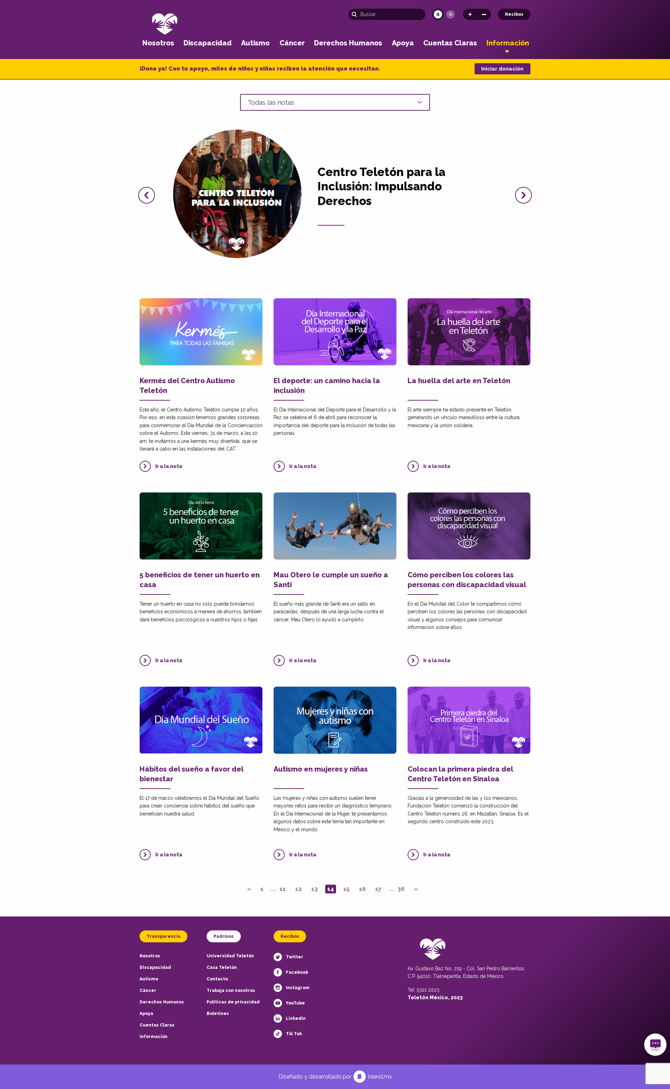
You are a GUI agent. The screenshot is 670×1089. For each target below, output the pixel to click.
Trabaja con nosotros (231, 990)
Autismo (255, 42)
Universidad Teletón (230, 955)
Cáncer (292, 42)
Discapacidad (208, 42)
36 (400, 889)
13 (314, 889)
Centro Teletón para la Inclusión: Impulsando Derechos (381, 186)
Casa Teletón (222, 967)
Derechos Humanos (348, 42)
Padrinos (224, 936)
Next (523, 195)
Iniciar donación (502, 69)
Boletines (218, 1013)
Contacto (217, 979)
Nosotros (158, 42)
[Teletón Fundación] (165, 23)
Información (507, 42)
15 (346, 889)
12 (298, 889)
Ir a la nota (168, 466)
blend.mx (380, 1076)
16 (362, 889)
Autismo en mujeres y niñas (321, 769)
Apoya (403, 42)
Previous (146, 195)
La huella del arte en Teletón (459, 381)
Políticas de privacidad (233, 1002)
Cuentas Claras (450, 42)
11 (283, 889)
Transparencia (163, 936)
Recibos (514, 14)
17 (378, 889)
